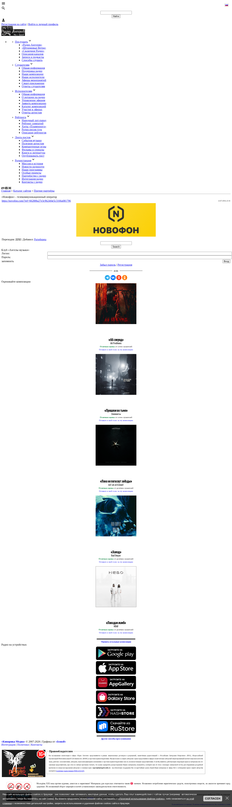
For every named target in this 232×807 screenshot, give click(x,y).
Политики (23, 744)
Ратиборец (40, 239)
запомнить (8, 261)
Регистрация (125, 264)
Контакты (36, 744)
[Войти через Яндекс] (118, 277)
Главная (6, 190)
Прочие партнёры (44, 190)
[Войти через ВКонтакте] (113, 277)
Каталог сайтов (22, 190)
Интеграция (8, 744)
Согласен (212, 798)
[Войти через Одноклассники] (124, 277)
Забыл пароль (108, 264)
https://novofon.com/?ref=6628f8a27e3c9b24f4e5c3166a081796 (36, 200)
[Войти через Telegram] (107, 277)
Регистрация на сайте (13, 24)
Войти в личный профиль (43, 24)
